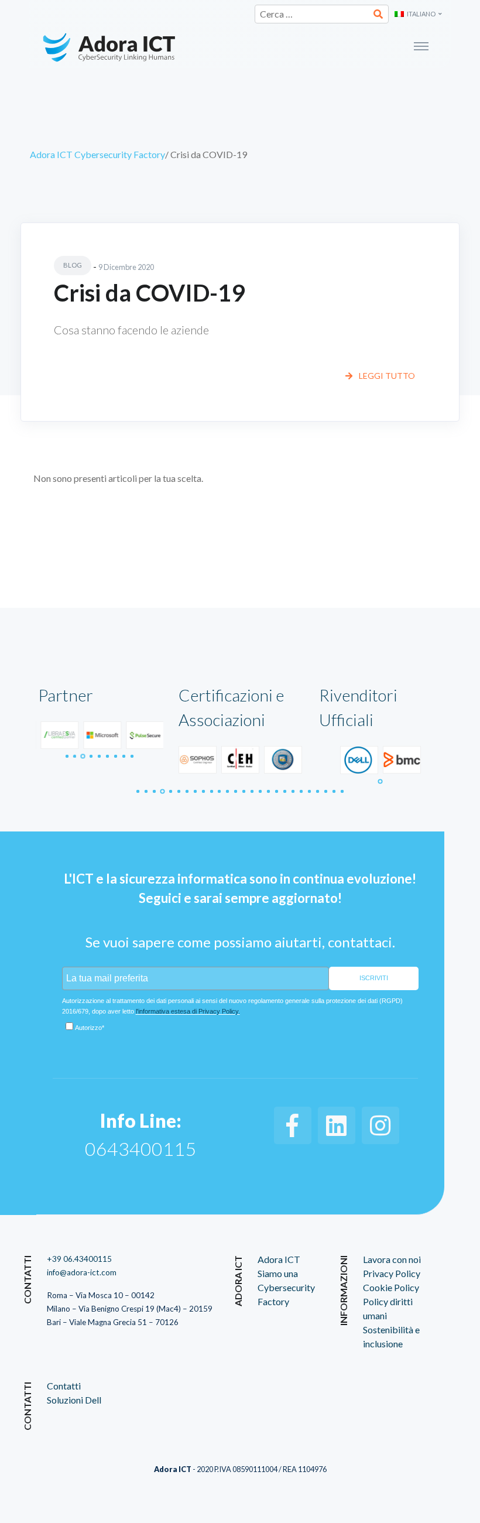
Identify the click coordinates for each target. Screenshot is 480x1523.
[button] (418, 14)
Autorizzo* (89, 1027)
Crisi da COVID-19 (149, 293)
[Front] (139, 45)
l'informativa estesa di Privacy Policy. (188, 1011)
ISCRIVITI (373, 977)
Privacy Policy (391, 1273)
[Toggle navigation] (340, 46)
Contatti (64, 1385)
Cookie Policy (391, 1287)
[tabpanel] (57, 735)
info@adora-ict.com (81, 1272)
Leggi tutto (386, 376)
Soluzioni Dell (74, 1399)
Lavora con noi (392, 1259)
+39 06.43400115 (79, 1259)
